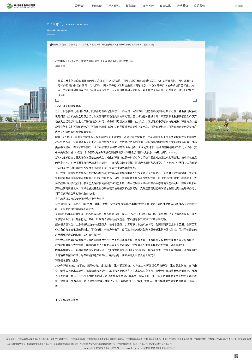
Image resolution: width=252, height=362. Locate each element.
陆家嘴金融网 (244, 339)
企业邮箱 (239, 6)
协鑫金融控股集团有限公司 (66, 344)
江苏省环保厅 (200, 339)
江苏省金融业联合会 (16, 344)
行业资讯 (84, 44)
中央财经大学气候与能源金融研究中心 (97, 344)
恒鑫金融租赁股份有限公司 (39, 344)
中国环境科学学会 (134, 339)
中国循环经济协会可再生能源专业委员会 (105, 339)
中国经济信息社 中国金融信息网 (177, 339)
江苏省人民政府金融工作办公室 (222, 339)
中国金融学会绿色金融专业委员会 (33, 339)
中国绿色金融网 (78, 339)
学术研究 (114, 5)
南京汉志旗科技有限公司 (160, 344)
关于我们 (80, 5)
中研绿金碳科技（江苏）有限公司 (132, 344)
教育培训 (131, 5)
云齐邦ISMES (149, 348)
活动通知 (182, 5)
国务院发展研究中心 (60, 339)
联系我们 (199, 5)
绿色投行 (148, 5)
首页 (64, 44)
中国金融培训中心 (152, 339)
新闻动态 (97, 5)
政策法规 (165, 5)
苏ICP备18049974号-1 (165, 348)
